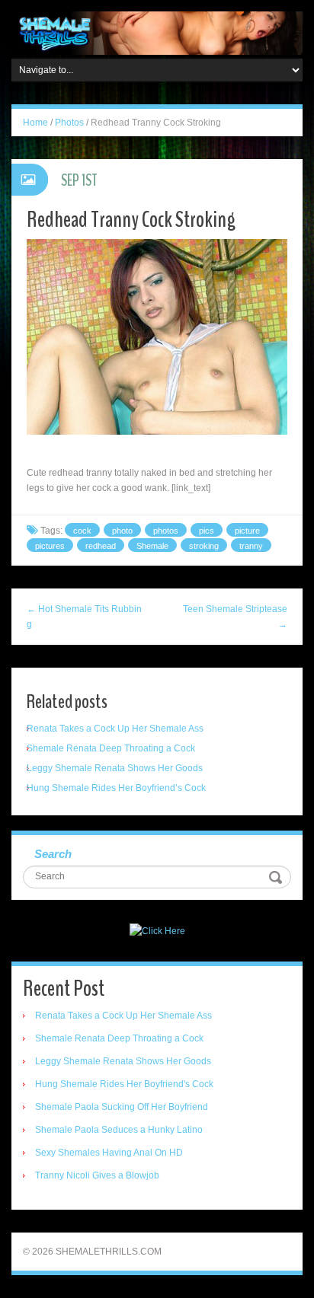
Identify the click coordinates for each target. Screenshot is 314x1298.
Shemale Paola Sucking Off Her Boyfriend (121, 1107)
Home (35, 122)
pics (206, 530)
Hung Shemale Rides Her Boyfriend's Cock (124, 1084)
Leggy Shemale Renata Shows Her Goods (115, 768)
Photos (69, 122)
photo (122, 530)
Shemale (152, 545)
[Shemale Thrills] (157, 32)
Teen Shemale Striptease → (235, 617)
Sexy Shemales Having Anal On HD (109, 1152)
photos (165, 530)
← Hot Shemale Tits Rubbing (84, 617)
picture (247, 530)
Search (53, 853)
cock (82, 530)
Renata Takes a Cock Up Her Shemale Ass (115, 728)
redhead (100, 545)
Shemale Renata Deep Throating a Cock (111, 748)
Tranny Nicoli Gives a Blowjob (97, 1175)
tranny (251, 545)
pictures (50, 545)
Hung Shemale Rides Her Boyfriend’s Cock (116, 788)
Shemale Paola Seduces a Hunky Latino (119, 1129)
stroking (204, 545)
